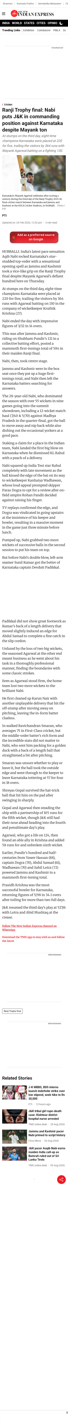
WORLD (17, 23)
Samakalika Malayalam (49, 3)
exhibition (28, 30)
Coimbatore (43, 30)
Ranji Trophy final (12, 1011)
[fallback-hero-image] (14, 1092)
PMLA (56, 30)
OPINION (53, 23)
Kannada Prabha (25, 3)
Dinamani (8, 3)
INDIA (6, 23)
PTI (4, 215)
